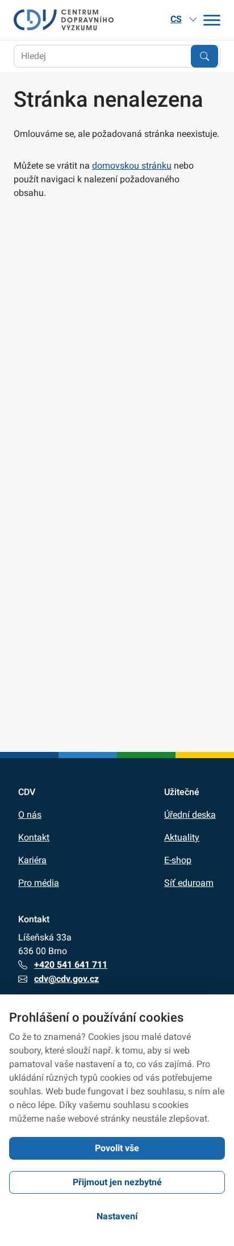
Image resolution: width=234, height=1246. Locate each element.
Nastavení (117, 1216)
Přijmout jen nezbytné (117, 1182)
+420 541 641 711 (70, 964)
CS (176, 19)
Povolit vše (117, 1148)
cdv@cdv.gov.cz (66, 978)
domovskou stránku (132, 165)
